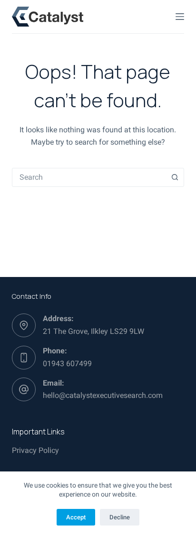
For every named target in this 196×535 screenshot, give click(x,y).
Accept (76, 517)
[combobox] (89, 177)
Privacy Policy (35, 450)
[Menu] (180, 16)
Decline (119, 517)
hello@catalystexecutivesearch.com (103, 395)
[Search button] (175, 177)
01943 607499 (67, 363)
